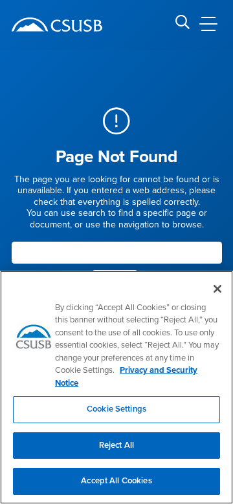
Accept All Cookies (116, 481)
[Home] (57, 25)
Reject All (116, 445)
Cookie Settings (116, 409)
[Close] (217, 289)
